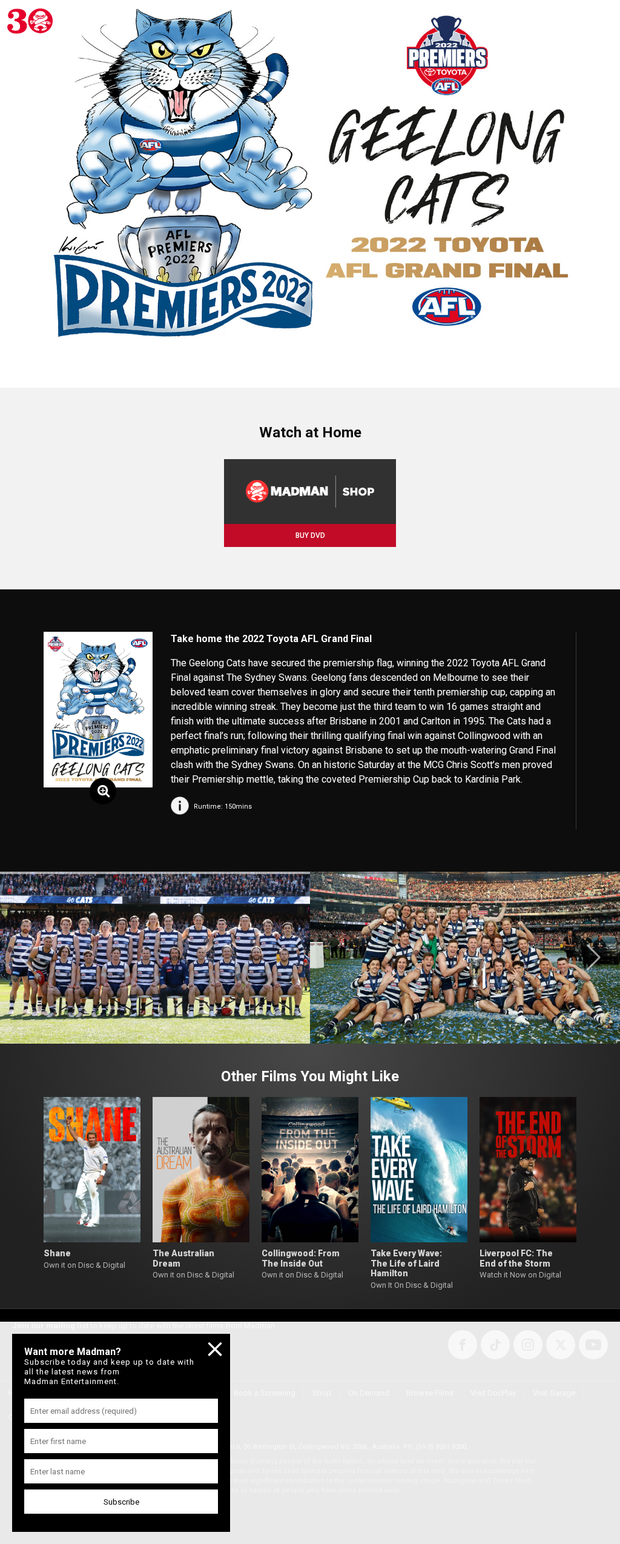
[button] (26, 957)
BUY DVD (310, 535)
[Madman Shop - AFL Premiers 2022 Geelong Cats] (310, 491)
